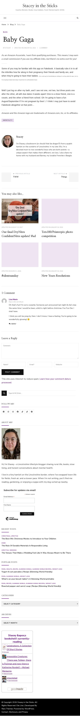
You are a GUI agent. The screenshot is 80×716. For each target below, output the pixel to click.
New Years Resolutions (56, 275)
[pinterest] (32, 412)
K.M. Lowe (6, 652)
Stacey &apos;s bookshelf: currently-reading (17, 638)
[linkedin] (4, 412)
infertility (7, 120)
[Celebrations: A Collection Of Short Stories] (4, 645)
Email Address (9, 497)
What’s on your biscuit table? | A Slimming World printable (28, 579)
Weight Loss (57, 569)
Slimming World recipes (41, 569)
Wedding (13, 550)
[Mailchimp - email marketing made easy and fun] (12, 520)
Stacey (8, 48)
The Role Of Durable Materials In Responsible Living (25, 546)
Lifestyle (14, 536)
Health (9, 569)
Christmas (6, 536)
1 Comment (43, 48)
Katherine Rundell (8, 673)
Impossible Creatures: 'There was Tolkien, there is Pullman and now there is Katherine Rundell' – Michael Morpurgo (16, 663)
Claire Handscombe (12, 680)
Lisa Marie (13, 299)
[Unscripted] (4, 678)
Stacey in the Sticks (40, 6)
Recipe (15, 569)
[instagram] (8, 412)
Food (3, 569)
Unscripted (12, 678)
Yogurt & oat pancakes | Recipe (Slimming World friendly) (27, 572)
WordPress (29, 708)
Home (4, 543)
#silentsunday (10, 275)
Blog (5, 32)
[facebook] (18, 412)
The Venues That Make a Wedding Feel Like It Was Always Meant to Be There (36, 553)
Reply (13, 324)
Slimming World (25, 569)
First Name (7, 505)
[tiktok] (22, 412)
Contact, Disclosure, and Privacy (15, 712)
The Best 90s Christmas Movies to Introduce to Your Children (29, 539)
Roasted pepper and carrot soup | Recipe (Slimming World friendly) (31, 586)
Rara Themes (7, 708)
